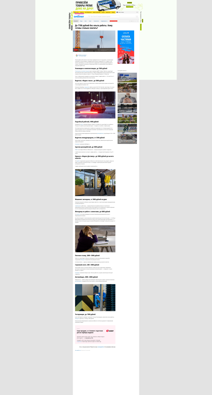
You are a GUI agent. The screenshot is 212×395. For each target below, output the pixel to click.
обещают (77, 318)
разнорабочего (100, 133)
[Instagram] (131, 21)
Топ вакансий (87, 350)
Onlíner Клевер (121, 12)
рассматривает (78, 281)
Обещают (83, 259)
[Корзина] (137, 16)
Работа (76, 149)
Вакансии (83, 350)
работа (78, 161)
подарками (79, 341)
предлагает (86, 87)
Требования (77, 205)
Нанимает (77, 144)
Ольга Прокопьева (103, 49)
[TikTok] (135, 21)
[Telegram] (129, 21)
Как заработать (78, 350)
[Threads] (137, 21)
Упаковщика (78, 71)
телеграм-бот (100, 347)
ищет (82, 124)
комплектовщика (85, 71)
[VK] (133, 21)
